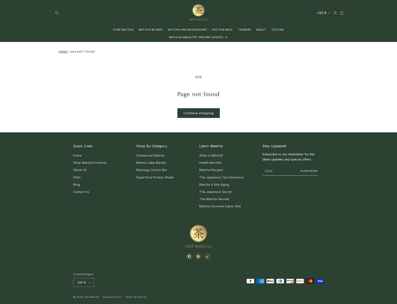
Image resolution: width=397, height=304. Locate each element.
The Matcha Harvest (214, 199)
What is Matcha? (211, 155)
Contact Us (81, 192)
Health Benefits (210, 162)
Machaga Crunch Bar (151, 170)
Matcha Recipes (211, 170)
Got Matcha (92, 297)
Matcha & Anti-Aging (214, 184)
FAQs (77, 177)
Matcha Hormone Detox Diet (220, 206)
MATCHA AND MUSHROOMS (187, 29)
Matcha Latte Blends (151, 162)
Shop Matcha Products (90, 162)
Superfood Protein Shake (155, 177)
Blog (76, 184)
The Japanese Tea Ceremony (221, 177)
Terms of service (136, 297)
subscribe (309, 170)
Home (63, 51)
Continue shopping (199, 113)
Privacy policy (112, 297)
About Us (80, 170)
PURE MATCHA (123, 29)
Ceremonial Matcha (150, 155)
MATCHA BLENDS (151, 29)
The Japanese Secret (215, 192)
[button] (57, 12)
